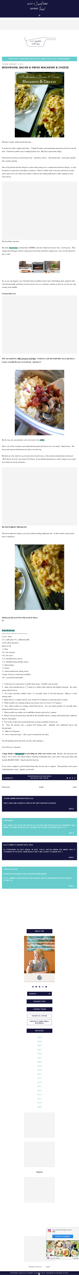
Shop (48, 1267)
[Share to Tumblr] (72, 778)
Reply (71, 809)
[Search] (49, 994)
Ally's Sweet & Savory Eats (15, 845)
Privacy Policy (35, 1267)
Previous (6, 787)
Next (75, 787)
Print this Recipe (8, 630)
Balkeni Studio (62, 1273)
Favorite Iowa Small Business (39, 1022)
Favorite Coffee (39, 1016)
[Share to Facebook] (67, 778)
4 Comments (8, 778)
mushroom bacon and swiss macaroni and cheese (39, 777)
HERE (42, 440)
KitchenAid (13, 247)
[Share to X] (70, 778)
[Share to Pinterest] (74, 778)
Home (41, 787)
